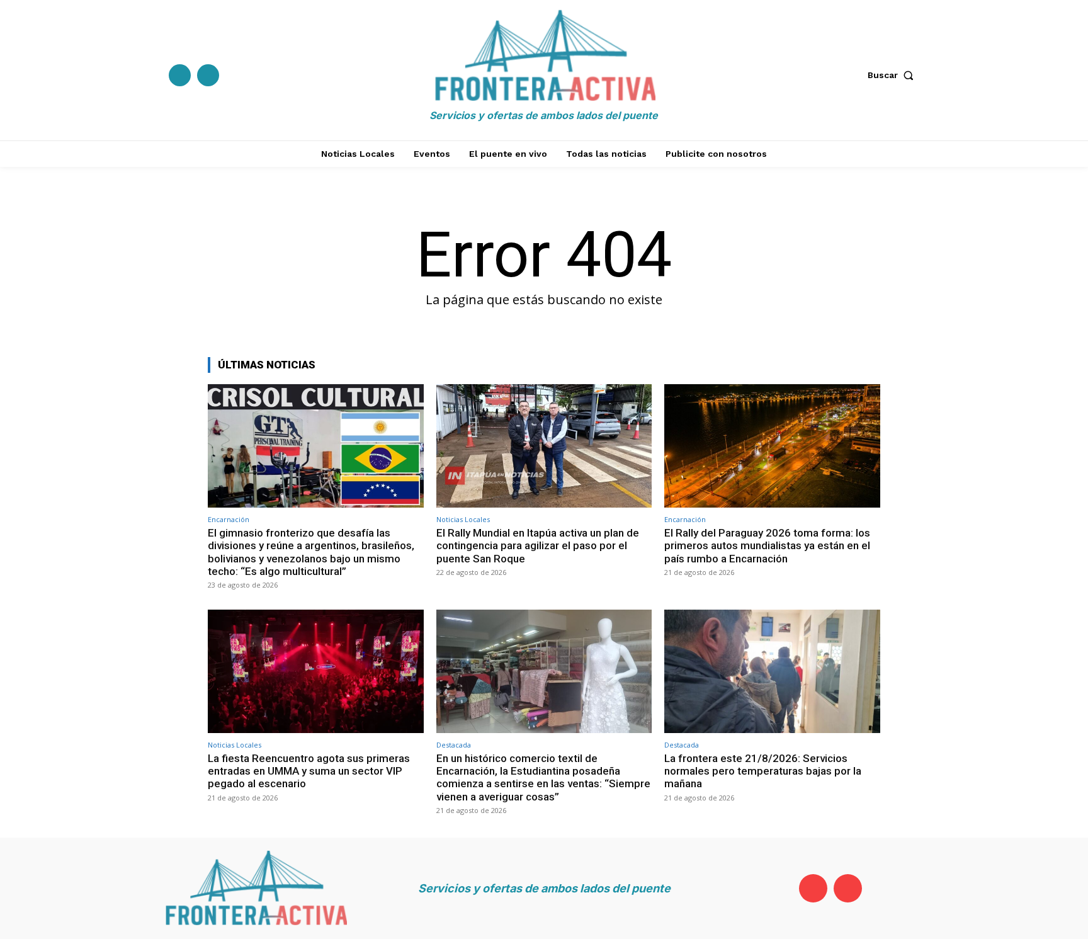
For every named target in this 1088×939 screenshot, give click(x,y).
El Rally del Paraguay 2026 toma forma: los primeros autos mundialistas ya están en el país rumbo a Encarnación (767, 545)
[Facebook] (180, 75)
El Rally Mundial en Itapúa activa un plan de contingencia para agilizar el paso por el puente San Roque (537, 545)
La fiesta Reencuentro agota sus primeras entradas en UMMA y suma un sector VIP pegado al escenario (309, 771)
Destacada (453, 744)
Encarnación (228, 519)
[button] (893, 75)
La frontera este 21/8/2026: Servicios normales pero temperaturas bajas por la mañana (762, 771)
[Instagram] (208, 75)
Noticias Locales (463, 519)
